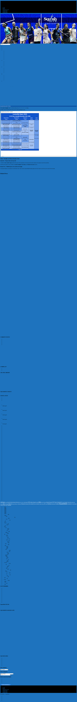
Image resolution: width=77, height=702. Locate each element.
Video (4, 582)
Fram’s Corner (5, 444)
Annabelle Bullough (6, 520)
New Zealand (31, 503)
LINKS (6, 61)
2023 (10, 86)
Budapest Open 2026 (4, 192)
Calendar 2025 (5, 11)
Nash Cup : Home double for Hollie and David (8, 170)
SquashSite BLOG (6, 474)
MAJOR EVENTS (6, 550)
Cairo (20, 502)
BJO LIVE (4, 429)
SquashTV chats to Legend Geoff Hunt (7, 272)
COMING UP (5, 529)
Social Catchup (5, 468)
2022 (3, 510)
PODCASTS (7, 71)
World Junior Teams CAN (7, 593)
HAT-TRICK (5, 541)
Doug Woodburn (5, 531)
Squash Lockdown (6, 471)
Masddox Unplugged (6, 678)
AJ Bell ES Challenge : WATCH (8, 427)
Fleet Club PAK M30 (6, 594)
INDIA (4, 543)
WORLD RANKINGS (8, 67)
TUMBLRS (5, 578)
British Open (18, 502)
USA (14, 86)
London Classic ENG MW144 (8, 368)
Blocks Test (4, 430)
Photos (6, 75)
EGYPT (4, 532)
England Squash (49, 502)
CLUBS (4, 527)
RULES (6, 62)
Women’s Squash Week (4, 171)
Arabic (4, 521)
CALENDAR (5, 434)
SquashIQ (4, 571)
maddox (4, 549)
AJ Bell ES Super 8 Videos (7, 428)
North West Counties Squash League (9, 456)
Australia (6, 502)
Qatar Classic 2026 (3, 212)
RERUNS (4, 568)
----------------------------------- (7, 342)
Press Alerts (4, 461)
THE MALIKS (5, 576)
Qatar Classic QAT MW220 (7, 369)
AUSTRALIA (5, 523)
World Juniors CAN (6, 595)
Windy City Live (5, 492)
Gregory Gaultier (5, 540)
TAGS (4, 399)
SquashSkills (63, 503)
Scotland (57, 503)
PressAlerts (4, 462)
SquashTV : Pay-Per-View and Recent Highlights (11, 478)
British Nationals (13, 502)
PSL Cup (4, 564)
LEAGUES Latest (6, 341)
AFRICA (4, 516)
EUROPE (4, 535)
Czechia (37, 502)
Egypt (42, 502)
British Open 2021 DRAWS (7, 432)
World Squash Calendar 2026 (9, 51)
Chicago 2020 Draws (6, 439)
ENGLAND (5, 533)
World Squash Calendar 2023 (9, 54)
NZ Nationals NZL (6, 601)
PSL (45, 503)
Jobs (4, 503)
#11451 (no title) (5, 425)
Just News (4, 451)
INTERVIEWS (5, 544)
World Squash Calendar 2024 (9, 53)
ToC (72, 503)
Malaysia (10, 503)
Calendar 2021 (5, 435)
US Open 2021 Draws (6, 488)
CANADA (4, 524)
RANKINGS (5, 566)
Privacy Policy (5, 463)
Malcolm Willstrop (6, 551)
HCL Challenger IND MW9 (7, 599)
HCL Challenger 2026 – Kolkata (6, 292)
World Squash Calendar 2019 (9, 58)
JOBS (4, 81)
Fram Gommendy (58, 502)
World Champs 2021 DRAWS (8, 493)
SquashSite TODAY (6, 476)
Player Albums (7, 70)
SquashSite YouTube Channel (9, 77)
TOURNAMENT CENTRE (7, 343)
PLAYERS (4, 66)
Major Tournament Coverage (9, 59)
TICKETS (4, 482)
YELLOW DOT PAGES (9, 64)
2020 (3, 508)
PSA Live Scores (5, 464)
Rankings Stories (7, 69)
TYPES (4, 400)
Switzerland (69, 503)
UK (3, 579)
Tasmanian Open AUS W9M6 (8, 598)
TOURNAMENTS (6, 486)
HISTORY (4, 447)
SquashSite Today (5, 659)
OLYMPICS (5, 557)
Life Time (6, 503)
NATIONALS (5, 553)
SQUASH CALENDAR (7, 344)
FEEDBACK (5, 443)
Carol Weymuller (25, 502)
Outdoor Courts (5, 559)
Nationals (23, 503)
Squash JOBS (7, 63)
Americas (4, 519)
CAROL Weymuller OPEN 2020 (8, 437)
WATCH (4, 491)
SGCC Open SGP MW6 (7, 596)
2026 (3, 515)
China (4, 525)
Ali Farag (2, 502)
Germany (66, 502)
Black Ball (8, 502)
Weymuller (4, 583)
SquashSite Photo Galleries (7, 475)
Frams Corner (5, 445)
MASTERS (4, 552)
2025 (3, 513)
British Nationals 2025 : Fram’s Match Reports (10, 431)
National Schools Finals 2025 (7, 454)
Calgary (22, 502)
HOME (4, 7)
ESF (53, 502)
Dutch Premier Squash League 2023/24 (9, 440)
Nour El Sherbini (36, 503)
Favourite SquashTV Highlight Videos (11, 78)
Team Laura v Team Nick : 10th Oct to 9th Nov (10, 480)
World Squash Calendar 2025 (9, 52)
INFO (4, 60)
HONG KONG (5, 542)
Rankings (4, 465)
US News (4, 48)
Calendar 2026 (5, 12)
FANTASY (4, 536)
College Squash (33, 502)
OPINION (4, 558)
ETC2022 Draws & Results (7, 442)
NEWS (4, 8)
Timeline (4, 483)
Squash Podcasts (7, 79)
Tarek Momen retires (6, 574)
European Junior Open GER (7, 600)
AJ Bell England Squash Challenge (8, 517)
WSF (6, 505)
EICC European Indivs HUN (7, 588)
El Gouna (44, 502)
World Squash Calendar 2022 (9, 55)
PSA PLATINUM (6, 563)
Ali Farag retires (5, 518)
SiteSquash (4, 660)
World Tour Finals (3, 505)
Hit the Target (5, 448)
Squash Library (5, 470)
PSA (12, 86)
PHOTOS (4, 458)
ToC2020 (4, 484)
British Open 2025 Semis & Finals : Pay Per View (11, 433)
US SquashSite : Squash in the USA (9, 490)
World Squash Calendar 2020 (9, 57)
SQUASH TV (5, 73)
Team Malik (7, 68)
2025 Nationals (5, 514)
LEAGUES (4, 547)
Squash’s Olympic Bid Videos (7, 473)
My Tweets (2, 393)
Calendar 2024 (5, 10)
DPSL (39, 502)
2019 (3, 507)
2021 (3, 509)
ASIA (3, 522)
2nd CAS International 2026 (5, 232)
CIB (29, 502)
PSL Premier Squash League (7, 663)
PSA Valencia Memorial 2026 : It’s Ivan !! (7, 252)
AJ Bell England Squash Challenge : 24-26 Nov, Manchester (13, 426)
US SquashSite (5, 580)
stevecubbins (7, 86)
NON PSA (4, 556)
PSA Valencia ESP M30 (6, 589)
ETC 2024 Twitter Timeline (7, 441)
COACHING (5, 528)
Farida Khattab (5, 537)
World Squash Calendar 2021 (9, 56)
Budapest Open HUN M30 (7, 339)
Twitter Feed (7, 80)
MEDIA (4, 74)
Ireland (72, 502)
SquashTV (4, 477)
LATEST (4, 397)
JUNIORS (4, 546)
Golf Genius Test (5, 446)
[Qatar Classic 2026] (5, 409)
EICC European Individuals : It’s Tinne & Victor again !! (16, 418)
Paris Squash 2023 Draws (7, 457)
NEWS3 (4, 555)
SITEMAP (4, 467)
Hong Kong (69, 502)
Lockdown (4, 548)
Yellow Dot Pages (5, 500)
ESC (3, 534)
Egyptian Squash (5, 662)
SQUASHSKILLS (8, 72)
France (63, 502)
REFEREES (5, 567)
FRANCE (4, 539)
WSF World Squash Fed (7, 665)
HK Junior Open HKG (6, 592)
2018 (3, 506)
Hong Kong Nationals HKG (7, 590)
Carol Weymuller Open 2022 (7, 438)
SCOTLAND (5, 569)
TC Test (4, 479)
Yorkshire (9, 505)
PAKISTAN (5, 560)
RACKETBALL (5, 565)
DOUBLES (4, 530)
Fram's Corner (5, 679)
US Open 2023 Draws (6, 489)
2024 (3, 512)
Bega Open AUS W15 (6, 597)
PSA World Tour (5, 664)
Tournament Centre (6, 9)
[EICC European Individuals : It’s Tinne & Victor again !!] (5, 418)
